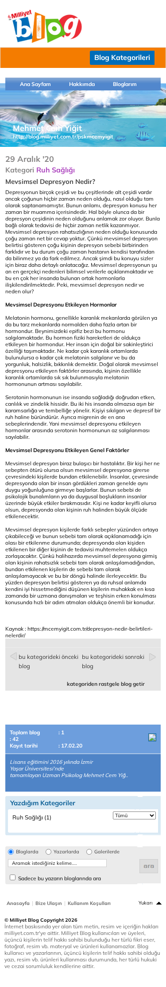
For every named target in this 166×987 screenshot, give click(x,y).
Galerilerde (107, 852)
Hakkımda (82, 84)
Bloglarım (125, 84)
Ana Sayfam (35, 84)
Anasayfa (18, 903)
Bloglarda (27, 852)
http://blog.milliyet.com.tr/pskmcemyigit (63, 136)
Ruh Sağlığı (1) (31, 817)
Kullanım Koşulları (89, 903)
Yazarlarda (66, 852)
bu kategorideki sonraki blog (113, 661)
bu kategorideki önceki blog (48, 661)
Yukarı (146, 903)
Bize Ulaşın (48, 903)
